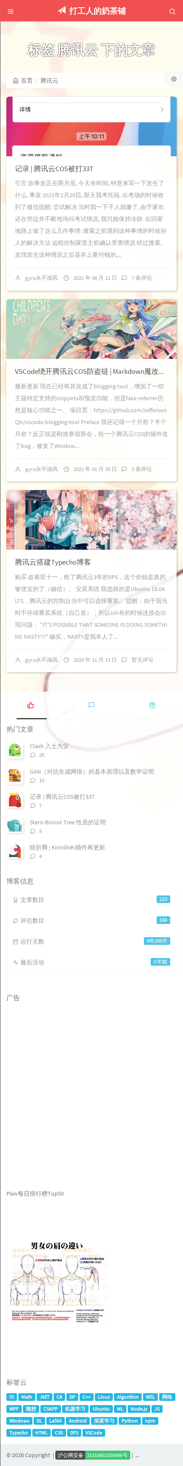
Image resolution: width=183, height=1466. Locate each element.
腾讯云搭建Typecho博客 (53, 562)
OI (11, 1397)
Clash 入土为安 (49, 746)
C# (59, 1397)
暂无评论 (143, 659)
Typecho (18, 1432)
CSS (59, 1432)
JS (157, 1409)
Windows (19, 1420)
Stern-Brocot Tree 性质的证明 (68, 822)
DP (72, 1397)
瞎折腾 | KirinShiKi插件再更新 (67, 847)
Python (130, 1420)
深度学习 (104, 1420)
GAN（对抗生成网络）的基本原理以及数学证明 (92, 771)
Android (78, 1420)
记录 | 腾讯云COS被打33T (54, 168)
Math (26, 1397)
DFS (74, 1432)
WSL (150, 1397)
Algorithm (128, 1397)
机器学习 (75, 1409)
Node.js (139, 1409)
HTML (41, 1432)
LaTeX (55, 1420)
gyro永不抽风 (41, 277)
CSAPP (50, 1409)
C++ (87, 1397)
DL (39, 1420)
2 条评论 (142, 469)
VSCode (94, 1432)
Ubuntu (101, 1409)
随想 (31, 1409)
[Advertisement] (91, 1097)
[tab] (30, 704)
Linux (104, 1397)
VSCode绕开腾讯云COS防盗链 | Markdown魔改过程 (94, 371)
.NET (44, 1397)
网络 (167, 1397)
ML (120, 1409)
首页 (27, 80)
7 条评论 (142, 277)
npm (150, 1420)
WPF (14, 1409)
